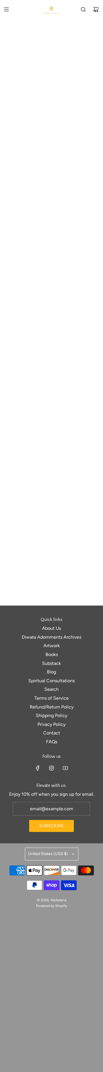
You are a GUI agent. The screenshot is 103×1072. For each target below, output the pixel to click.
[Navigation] (6, 9)
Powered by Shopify (51, 906)
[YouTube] (65, 768)
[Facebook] (37, 768)
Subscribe (51, 825)
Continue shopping (51, 61)
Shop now (51, 195)
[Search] (83, 9)
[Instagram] (51, 768)
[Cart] (96, 9)
